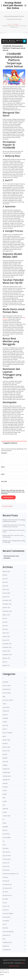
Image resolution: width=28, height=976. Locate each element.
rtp (3, 819)
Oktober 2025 (6, 607)
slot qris (5, 902)
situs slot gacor (7, 859)
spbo (4, 938)
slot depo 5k (6, 881)
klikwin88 (5, 758)
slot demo (15, 24)
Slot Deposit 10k (7, 884)
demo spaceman (7, 42)
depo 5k (5, 729)
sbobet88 (5, 826)
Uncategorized (7, 949)
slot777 (5, 924)
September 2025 (7, 611)
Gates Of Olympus (7, 732)
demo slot (20, 40)
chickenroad (6, 711)
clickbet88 (5, 718)
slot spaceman (6, 917)
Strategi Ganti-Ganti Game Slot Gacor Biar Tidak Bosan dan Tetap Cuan (14, 525)
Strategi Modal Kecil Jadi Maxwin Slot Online (13, 5)
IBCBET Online (6, 740)
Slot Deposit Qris (7, 888)
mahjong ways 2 (7, 776)
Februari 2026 (6, 593)
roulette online (6, 815)
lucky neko (5, 761)
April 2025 (5, 629)
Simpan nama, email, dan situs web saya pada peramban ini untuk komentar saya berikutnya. (12, 491)
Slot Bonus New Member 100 (10, 873)
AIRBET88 (5, 682)
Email (3, 474)
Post (4, 805)
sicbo (4, 844)
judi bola (5, 754)
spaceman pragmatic (8, 931)
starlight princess (7, 942)
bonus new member (8, 700)
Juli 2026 (5, 575)
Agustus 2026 (6, 571)
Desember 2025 (7, 600)
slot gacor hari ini (7, 895)
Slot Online (5, 899)
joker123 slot (6, 750)
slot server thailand (8, 913)
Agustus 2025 (6, 614)
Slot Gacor (5, 891)
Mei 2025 (5, 625)
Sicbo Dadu (6, 848)
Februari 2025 (6, 636)
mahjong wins (6, 779)
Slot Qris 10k (6, 906)
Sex (4, 841)
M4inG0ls (5, 40)
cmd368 (5, 721)
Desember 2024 (7, 643)
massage (5, 783)
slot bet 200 (6, 866)
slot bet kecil (6, 870)
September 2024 (7, 654)
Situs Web (4, 481)
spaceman (5, 928)
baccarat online (7, 693)
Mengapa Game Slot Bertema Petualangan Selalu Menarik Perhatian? (14, 520)
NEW (4, 797)
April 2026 (5, 586)
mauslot (5, 790)
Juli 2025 (5, 618)
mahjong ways (6, 772)
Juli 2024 (5, 662)
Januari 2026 (6, 596)
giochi (4, 736)
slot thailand (6, 920)
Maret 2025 (6, 633)
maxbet (5, 794)
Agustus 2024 (6, 658)
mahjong (5, 765)
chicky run (5, 714)
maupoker (5, 787)
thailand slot (6, 946)
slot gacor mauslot (8, 506)
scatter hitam (6, 834)
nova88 (5, 801)
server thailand (7, 837)
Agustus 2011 (6, 665)
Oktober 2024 (6, 651)
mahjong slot (6, 768)
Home (9, 24)
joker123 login (6, 747)
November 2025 (7, 604)
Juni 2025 (5, 622)
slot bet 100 (6, 863)
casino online (6, 707)
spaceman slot (6, 935)
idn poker (5, 743)
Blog (4, 696)
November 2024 (7, 647)
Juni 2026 (5, 578)
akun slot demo (7, 685)
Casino (4, 703)
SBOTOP (5, 830)
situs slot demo (7, 855)
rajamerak (5, 808)
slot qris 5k (6, 910)
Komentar (4, 453)
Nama (3, 467)
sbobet (4, 823)
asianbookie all (6, 689)
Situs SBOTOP (6, 852)
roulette (5, 812)
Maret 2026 (6, 589)
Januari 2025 (6, 640)
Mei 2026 (5, 582)
